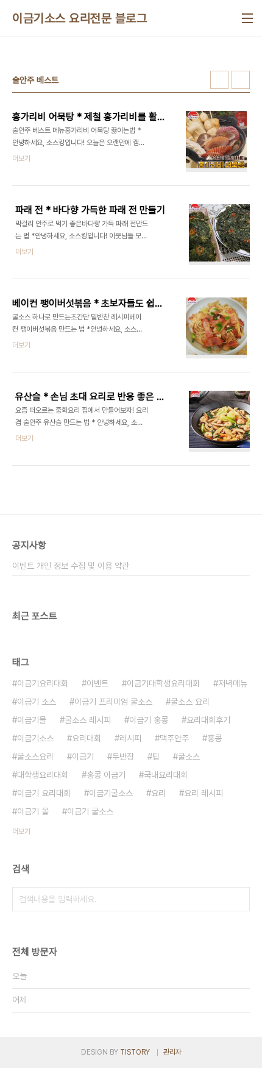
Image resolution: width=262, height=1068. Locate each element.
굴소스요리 (35, 756)
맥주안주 (174, 738)
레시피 (130, 738)
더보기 (21, 831)
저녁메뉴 (232, 683)
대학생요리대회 (42, 775)
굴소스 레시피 (88, 720)
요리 (158, 793)
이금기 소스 (36, 702)
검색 (237, 899)
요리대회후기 (208, 720)
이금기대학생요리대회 (163, 683)
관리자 (172, 1052)
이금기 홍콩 (148, 720)
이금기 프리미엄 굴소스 (113, 702)
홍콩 (214, 738)
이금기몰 (31, 720)
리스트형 (241, 80)
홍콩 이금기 (106, 775)
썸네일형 (219, 80)
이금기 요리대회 (44, 793)
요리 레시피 (203, 793)
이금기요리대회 (42, 683)
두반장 (123, 756)
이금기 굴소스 (90, 811)
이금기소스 (35, 738)
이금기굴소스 (111, 793)
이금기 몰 (33, 811)
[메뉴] (247, 18)
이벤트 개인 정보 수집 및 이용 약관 (70, 566)
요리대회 (86, 738)
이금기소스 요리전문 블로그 (79, 18)
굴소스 (189, 756)
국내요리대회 (166, 775)
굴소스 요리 (190, 702)
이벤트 (97, 683)
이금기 (83, 756)
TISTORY (135, 1052)
